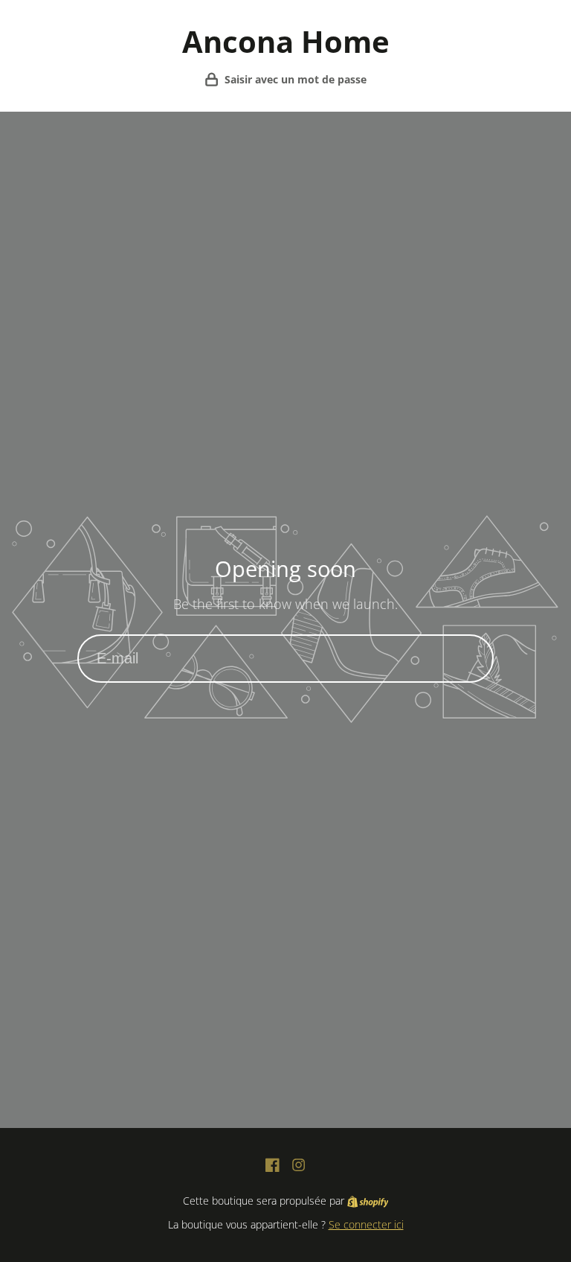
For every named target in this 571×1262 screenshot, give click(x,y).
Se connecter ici (366, 1224)
